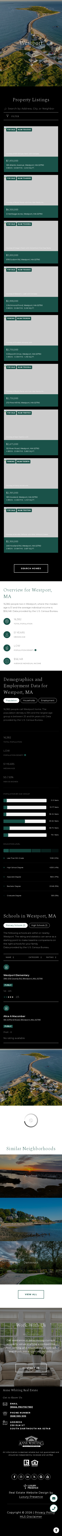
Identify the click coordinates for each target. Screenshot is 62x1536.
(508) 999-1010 (18, 1416)
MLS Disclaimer (31, 1516)
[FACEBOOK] (14, 1477)
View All (31, 1294)
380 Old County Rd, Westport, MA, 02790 (23, 978)
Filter (15, 116)
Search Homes (31, 568)
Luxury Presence (31, 1496)
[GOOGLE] (41, 1477)
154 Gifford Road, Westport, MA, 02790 (22, 1020)
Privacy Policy (45, 1512)
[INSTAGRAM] (21, 1477)
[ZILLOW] (47, 1477)
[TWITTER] (34, 1477)
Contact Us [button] (31, 1368)
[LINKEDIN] (28, 1477)
